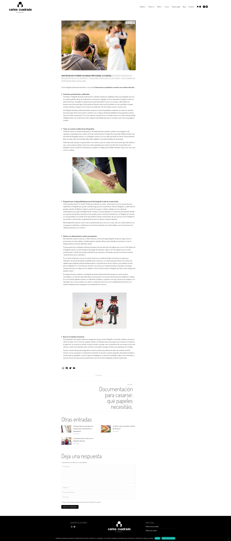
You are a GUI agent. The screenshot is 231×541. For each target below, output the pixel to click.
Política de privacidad (152, 526)
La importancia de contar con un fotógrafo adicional (83, 439)
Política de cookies (151, 531)
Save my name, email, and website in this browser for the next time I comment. (82, 502)
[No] (229, 538)
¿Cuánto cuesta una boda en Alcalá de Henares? (124, 427)
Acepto (157, 538)
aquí (131, 118)
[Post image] (66, 429)
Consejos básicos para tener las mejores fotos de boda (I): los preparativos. (83, 428)
